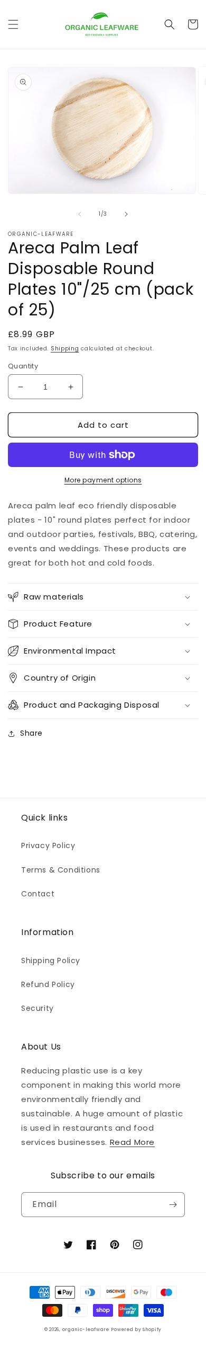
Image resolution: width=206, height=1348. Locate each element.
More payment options (103, 479)
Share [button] (31, 733)
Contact (37, 893)
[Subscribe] (172, 1204)
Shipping (65, 349)
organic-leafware (85, 1329)
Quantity (23, 366)
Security (37, 1008)
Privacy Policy (48, 845)
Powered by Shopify (136, 1329)
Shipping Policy (50, 960)
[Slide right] (126, 214)
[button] (13, 24)
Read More (132, 1142)
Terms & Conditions (60, 870)
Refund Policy (48, 984)
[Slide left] (79, 214)
